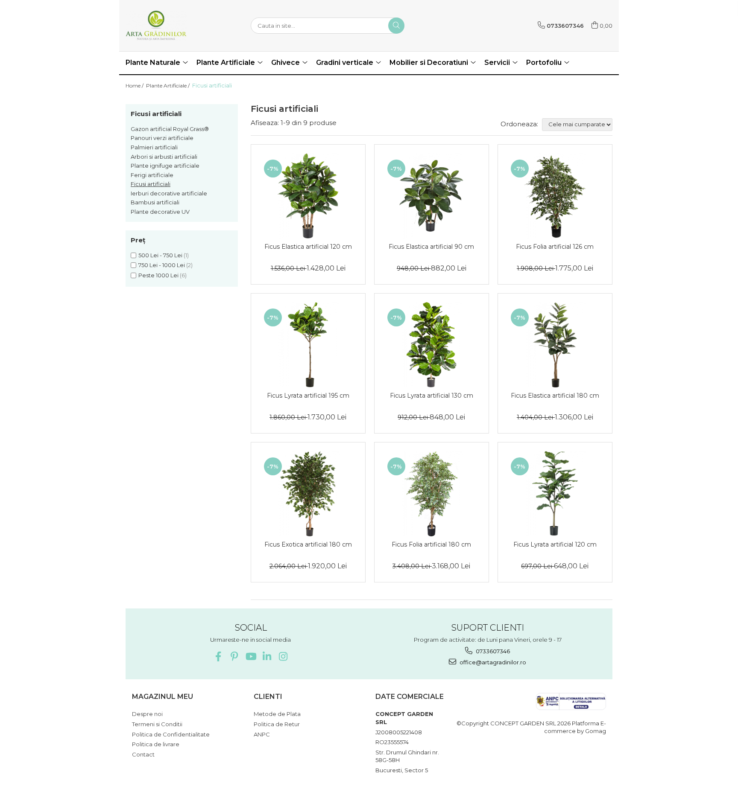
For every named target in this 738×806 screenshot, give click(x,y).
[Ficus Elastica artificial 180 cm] (555, 344)
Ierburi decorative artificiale (169, 193)
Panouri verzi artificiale (162, 137)
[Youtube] (250, 656)
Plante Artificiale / (168, 85)
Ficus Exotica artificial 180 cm (308, 544)
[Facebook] (218, 656)
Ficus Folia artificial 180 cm (431, 544)
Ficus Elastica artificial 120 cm (308, 246)
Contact (143, 754)
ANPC (262, 734)
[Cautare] (396, 25)
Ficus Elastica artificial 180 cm (555, 395)
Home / (135, 85)
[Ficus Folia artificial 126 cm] (555, 196)
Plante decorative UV (160, 211)
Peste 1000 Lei (158, 275)
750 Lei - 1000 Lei (161, 265)
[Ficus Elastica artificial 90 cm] (431, 196)
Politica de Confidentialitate (171, 734)
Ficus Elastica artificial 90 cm (431, 246)
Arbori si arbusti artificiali (164, 156)
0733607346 (492, 651)
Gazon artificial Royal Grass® (170, 128)
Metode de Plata (277, 713)
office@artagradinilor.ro (492, 662)
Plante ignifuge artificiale (165, 165)
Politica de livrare (155, 744)
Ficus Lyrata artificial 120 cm (555, 544)
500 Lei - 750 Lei (160, 255)
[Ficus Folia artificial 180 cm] (431, 493)
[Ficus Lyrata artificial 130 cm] (431, 344)
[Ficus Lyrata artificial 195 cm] (308, 344)
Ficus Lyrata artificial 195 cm (308, 395)
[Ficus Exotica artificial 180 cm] (308, 493)
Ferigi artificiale (152, 175)
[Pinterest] (234, 656)
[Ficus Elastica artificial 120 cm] (308, 196)
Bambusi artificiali (155, 202)
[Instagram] (282, 656)
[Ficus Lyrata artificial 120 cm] (555, 493)
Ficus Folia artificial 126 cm (555, 246)
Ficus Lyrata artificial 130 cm (431, 395)
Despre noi (147, 713)
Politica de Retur (277, 724)
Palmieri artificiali (154, 147)
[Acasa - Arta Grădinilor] (168, 26)
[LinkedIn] (266, 656)
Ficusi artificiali (150, 183)
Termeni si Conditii (157, 724)
